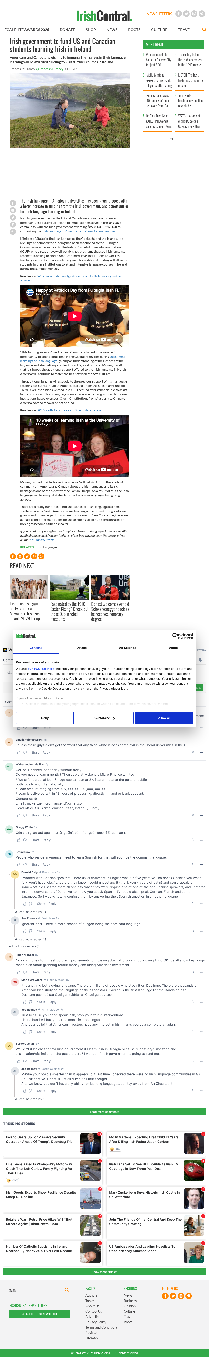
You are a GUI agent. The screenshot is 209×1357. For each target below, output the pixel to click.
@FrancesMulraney (49, 69)
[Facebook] (178, 13)
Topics (89, 1300)
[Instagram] (194, 13)
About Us (92, 1306)
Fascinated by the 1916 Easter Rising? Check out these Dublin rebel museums (69, 611)
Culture (129, 1311)
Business (130, 1300)
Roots (128, 1322)
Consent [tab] (36, 647)
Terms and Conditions (101, 1327)
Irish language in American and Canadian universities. (79, 231)
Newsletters (159, 13)
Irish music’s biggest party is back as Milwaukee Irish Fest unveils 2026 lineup (25, 611)
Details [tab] (82, 647)
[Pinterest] (202, 13)
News (128, 1295)
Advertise (92, 1316)
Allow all (164, 718)
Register (91, 1332)
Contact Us (93, 1311)
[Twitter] (186, 13)
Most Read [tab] (154, 45)
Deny (45, 718)
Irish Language (46, 547)
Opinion (130, 1306)
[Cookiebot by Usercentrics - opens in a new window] (175, 636)
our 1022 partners (41, 669)
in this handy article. (42, 540)
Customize (102, 718)
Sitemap (91, 1338)
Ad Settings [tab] (127, 647)
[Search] (204, 30)
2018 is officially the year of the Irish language (69, 410)
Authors (91, 1295)
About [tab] (173, 647)
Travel (128, 1316)
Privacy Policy (95, 1322)
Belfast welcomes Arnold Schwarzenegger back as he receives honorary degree (110, 611)
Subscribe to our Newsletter (39, 1314)
